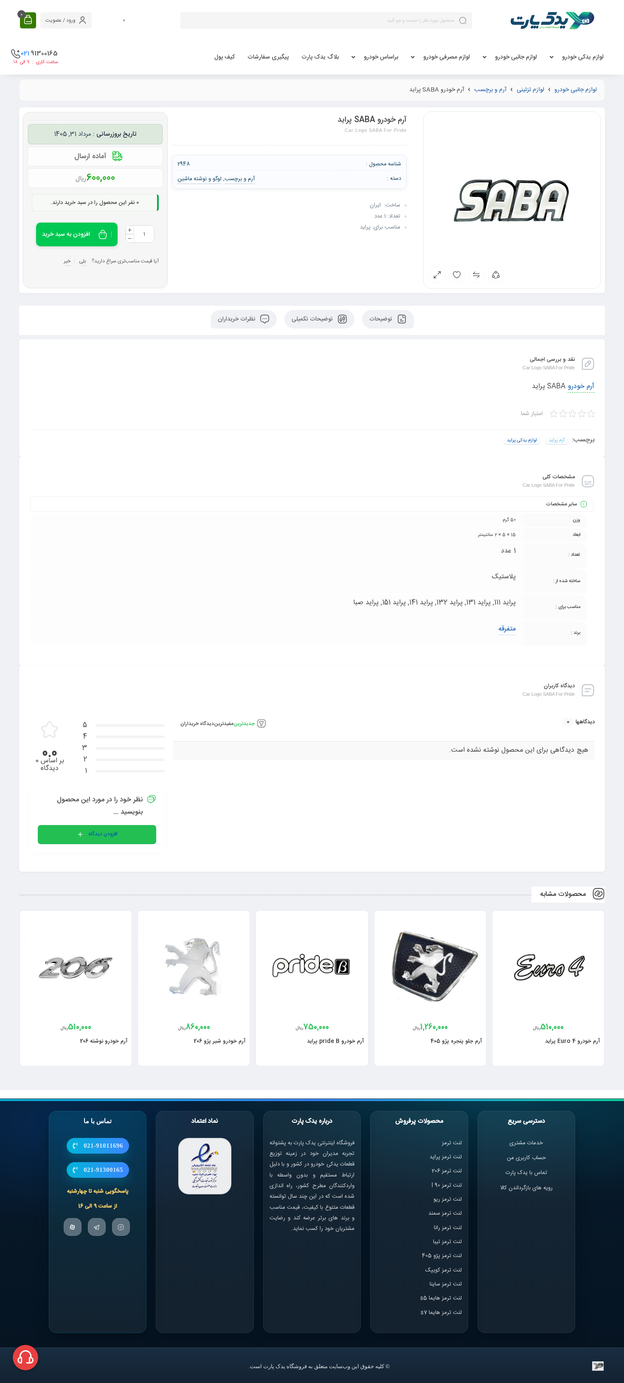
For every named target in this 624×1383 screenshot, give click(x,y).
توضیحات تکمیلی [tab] (313, 319)
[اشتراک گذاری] (495, 274)
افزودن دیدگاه (103, 834)
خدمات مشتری (526, 1143)
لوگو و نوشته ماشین (199, 179)
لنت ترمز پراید (446, 1157)
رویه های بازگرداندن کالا (526, 1188)
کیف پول (224, 57)
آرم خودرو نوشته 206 (103, 1041)
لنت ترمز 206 (447, 1171)
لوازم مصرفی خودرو (446, 57)
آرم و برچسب (490, 90)
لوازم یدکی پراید (522, 440)
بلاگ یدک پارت (320, 57)
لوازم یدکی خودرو (583, 57)
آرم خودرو (581, 386)
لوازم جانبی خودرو (516, 57)
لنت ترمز (452, 1143)
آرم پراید (557, 440)
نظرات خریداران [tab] (237, 319)
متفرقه (507, 629)
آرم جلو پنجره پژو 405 (456, 1041)
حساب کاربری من (526, 1158)
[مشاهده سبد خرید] (28, 20)
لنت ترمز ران (448, 1227)
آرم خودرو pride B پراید (335, 1041)
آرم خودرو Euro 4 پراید (572, 1041)
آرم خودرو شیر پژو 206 (219, 1041)
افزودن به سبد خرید (66, 234)
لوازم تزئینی (530, 90)
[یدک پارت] (552, 20)
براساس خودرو (381, 57)
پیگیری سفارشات (268, 57)
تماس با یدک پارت (526, 1172)
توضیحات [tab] (381, 319)
